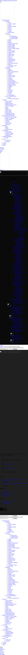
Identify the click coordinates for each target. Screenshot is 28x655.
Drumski (10, 28)
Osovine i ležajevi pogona (13, 48)
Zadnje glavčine (11, 60)
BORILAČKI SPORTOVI (8, 493)
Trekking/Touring (12, 26)
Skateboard (7, 135)
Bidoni (9, 69)
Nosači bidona (11, 80)
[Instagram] (5, 509)
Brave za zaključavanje (13, 71)
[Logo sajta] (7, 17)
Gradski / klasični (12, 23)
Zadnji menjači (11, 46)
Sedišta (9, 39)
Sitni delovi (10, 66)
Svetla (9, 88)
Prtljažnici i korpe (12, 85)
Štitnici (6, 128)
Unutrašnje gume (14, 37)
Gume (9, 34)
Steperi (6, 108)
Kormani (10, 61)
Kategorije (14, 181)
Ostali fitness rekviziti (10, 114)
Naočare (10, 77)
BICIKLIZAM (6, 491)
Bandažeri (7, 122)
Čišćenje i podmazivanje (13, 98)
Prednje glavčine (11, 59)
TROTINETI (5, 496)
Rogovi (9, 64)
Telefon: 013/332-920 (8, 464)
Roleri (6, 126)
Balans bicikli (11, 32)
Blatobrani (10, 70)
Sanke (6, 138)
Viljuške (10, 53)
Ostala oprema (11, 95)
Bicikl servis (8, 140)
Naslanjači (10, 79)
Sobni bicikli (8, 102)
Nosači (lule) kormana (13, 63)
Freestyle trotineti (9, 134)
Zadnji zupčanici (11, 50)
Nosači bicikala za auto (13, 82)
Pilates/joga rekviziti (9, 113)
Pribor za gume (14, 38)
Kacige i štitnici (8, 119)
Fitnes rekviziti (8, 112)
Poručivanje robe (6, 503)
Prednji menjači (11, 44)
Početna (2, 346)
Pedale (9, 41)
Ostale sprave (8, 109)
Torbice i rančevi (11, 76)
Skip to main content (12, 0)
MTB (9, 22)
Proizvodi (6, 346)
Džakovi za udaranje (9, 118)
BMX (9, 27)
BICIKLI (7, 21)
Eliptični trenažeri (9, 103)
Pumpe (9, 87)
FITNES (4, 492)
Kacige (9, 74)
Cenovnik (7, 141)
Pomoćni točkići (11, 84)
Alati (9, 97)
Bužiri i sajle (11, 55)
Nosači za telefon (12, 81)
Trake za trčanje (8, 101)
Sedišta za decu (11, 75)
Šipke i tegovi (8, 111)
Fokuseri (7, 120)
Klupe (6, 107)
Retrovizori (10, 90)
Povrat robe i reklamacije (8, 501)
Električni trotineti (9, 133)
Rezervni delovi (8, 129)
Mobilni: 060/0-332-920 (9, 468)
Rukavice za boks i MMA (11, 117)
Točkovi (10, 57)
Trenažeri (10, 92)
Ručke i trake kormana (13, 43)
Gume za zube (8, 123)
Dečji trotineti (8, 131)
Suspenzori (7, 124)
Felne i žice (10, 58)
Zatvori (1, 345)
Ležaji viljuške (11, 54)
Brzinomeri (10, 73)
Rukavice (10, 91)
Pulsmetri (10, 86)
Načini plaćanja (6, 502)
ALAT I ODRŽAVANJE (10, 96)
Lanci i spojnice (11, 52)
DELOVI (7, 33)
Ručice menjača (11, 47)
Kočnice (10, 42)
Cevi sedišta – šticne (12, 65)
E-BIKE (10, 31)
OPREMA (7, 68)
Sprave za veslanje (9, 106)
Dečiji (9, 25)
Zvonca (9, 93)
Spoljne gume (14, 36)
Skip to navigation (4, 0)
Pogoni (9, 49)
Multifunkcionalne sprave (10, 104)
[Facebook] (1, 509)
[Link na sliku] (10, 352)
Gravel (9, 30)
